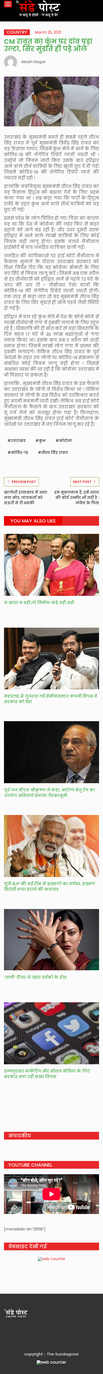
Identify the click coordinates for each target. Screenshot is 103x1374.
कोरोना (65, 440)
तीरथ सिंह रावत (54, 452)
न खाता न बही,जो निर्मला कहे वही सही (40, 602)
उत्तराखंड (18, 440)
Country (17, 32)
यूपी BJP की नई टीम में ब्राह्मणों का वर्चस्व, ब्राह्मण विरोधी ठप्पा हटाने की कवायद (49, 886)
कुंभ (42, 440)
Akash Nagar (33, 61)
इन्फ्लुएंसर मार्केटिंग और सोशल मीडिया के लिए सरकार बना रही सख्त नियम (47, 1073)
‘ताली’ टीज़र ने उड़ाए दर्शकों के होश (35, 977)
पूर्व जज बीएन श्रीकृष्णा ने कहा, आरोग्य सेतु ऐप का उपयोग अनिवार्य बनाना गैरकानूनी (49, 792)
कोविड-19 (19, 452)
